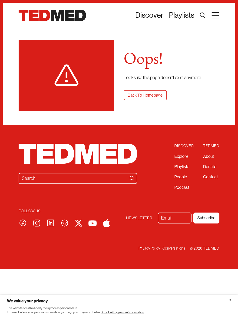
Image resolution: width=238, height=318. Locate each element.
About (208, 156)
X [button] (230, 300)
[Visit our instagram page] (37, 222)
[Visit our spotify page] (64, 222)
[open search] (202, 15)
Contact (210, 177)
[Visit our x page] (78, 222)
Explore (181, 156)
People (180, 177)
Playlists (181, 15)
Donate (210, 166)
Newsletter (139, 218)
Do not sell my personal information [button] (122, 312)
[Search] (132, 178)
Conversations (173, 248)
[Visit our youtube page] (92, 222)
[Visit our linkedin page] (50, 222)
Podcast (181, 187)
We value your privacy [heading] (27, 301)
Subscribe (206, 218)
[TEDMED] (52, 15)
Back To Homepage (145, 95)
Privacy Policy (149, 248)
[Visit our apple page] (106, 222)
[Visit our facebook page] (23, 222)
